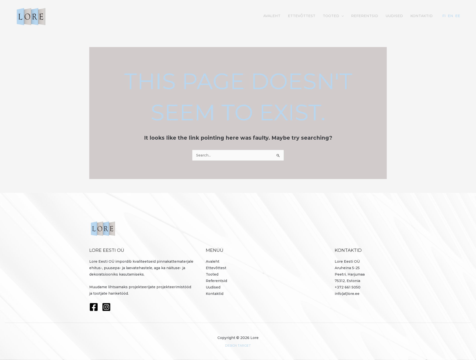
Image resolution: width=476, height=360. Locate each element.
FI (444, 16)
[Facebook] (93, 307)
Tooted (331, 16)
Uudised (394, 16)
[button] (341, 16)
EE (457, 16)
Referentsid (364, 16)
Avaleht (271, 16)
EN (450, 16)
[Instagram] (106, 307)
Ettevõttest (301, 16)
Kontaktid (421, 16)
